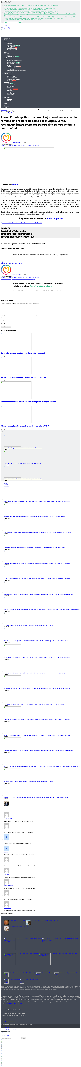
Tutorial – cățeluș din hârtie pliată (68, 972)
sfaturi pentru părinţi (14, 66)
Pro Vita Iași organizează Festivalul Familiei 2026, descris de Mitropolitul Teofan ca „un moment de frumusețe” (37, 532)
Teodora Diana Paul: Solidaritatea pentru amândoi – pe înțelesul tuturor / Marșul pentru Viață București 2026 (31, 11)
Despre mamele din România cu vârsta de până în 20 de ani (23, 377)
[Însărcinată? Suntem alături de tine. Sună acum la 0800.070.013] (21, 223)
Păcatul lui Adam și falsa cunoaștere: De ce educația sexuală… (23, 463)
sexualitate (6, 82)
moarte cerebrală (11, 76)
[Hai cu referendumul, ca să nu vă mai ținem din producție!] (16, 349)
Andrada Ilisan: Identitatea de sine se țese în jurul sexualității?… (23, 479)
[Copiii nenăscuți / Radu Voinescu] (6, 924)
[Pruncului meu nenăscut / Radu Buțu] (6, 930)
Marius (5, 863)
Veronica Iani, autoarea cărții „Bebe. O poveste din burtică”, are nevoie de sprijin (28, 625)
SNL (5, 829)
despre (5, 39)
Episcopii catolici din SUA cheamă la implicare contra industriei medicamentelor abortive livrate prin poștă (37, 563)
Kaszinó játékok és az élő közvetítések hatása (66, 938)
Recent (5, 483)
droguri (9, 100)
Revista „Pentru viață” (12, 49)
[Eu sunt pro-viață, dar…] (22, 983)
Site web (3, 323)
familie (5, 58)
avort (8, 42)
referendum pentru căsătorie (14, 63)
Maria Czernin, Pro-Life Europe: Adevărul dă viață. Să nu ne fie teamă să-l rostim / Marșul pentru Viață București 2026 (33, 18)
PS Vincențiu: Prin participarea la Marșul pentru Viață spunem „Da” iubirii (22, 19)
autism (8, 55)
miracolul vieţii (12, 48)
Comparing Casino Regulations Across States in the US (65, 953)
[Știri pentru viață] (5, 28)
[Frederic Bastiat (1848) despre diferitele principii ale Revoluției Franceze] (16, 398)
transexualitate (10, 94)
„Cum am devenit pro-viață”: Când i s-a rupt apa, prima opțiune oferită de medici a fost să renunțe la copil (37, 501)
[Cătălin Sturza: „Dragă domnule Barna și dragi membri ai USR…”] (16, 422)
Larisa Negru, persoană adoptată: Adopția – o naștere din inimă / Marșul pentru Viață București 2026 (29, 12)
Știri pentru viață (16, 142)
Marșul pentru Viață (12, 46)
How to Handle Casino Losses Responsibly (28, 953)
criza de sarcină (13, 45)
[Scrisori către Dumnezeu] (38, 976)
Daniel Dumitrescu (8, 885)
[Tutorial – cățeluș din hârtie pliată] (56, 976)
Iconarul (6, 852)
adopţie (5, 52)
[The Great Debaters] (6, 983)
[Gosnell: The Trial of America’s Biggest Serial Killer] (6, 976)
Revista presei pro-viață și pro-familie (16, 70)
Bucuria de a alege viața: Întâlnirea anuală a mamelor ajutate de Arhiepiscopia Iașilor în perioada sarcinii (36, 641)
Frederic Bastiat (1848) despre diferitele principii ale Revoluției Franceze (28, 402)
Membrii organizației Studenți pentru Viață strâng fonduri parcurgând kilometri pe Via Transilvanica (34, 548)
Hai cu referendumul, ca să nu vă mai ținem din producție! (23, 353)
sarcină (5, 41)
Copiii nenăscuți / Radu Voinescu (18, 920)
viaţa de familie (11, 69)
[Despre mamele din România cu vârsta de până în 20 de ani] (16, 374)
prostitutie (9, 90)
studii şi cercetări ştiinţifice (13, 79)
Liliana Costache (8, 818)
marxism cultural (13, 62)
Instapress (6, 874)
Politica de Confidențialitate (8, 1021)
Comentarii (6, 486)
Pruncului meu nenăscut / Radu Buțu (19, 926)
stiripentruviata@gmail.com (40, 286)
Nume (3, 318)
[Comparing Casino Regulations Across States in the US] (45, 964)
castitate (10, 83)
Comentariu (4, 315)
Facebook (15, 184)
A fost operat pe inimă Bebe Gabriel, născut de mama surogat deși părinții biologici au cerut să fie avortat (37, 579)
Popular (6, 484)
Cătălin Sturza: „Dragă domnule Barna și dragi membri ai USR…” (25, 426)
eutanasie (9, 75)
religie (8, 65)
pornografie (12, 89)
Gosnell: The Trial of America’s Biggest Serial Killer (23, 972)
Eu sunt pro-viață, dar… (32, 979)
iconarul (6, 841)
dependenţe (6, 97)
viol (8, 50)
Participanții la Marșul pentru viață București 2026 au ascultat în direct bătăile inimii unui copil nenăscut (29, 8)
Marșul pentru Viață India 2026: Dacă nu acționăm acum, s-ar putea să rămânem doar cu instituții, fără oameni (31, 5)
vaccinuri (11, 80)
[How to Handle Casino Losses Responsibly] (10, 964)
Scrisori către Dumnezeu (48, 972)
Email (3, 321)
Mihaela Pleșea (7, 908)
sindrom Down (13, 56)
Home (2, 110)
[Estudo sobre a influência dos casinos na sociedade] (10, 949)
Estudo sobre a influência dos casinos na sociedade (29, 938)
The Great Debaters (15, 979)
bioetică (6, 73)
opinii (5, 103)
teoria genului (10, 92)
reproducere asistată (12, 77)
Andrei (5, 896)
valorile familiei (11, 67)
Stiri (5, 807)
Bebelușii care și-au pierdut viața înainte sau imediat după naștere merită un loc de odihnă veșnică (34, 517)
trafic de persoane (11, 93)
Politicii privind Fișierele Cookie (14, 1003)
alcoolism (9, 99)
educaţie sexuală (11, 84)
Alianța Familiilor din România (14, 60)
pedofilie (9, 87)
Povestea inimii (7, 6)
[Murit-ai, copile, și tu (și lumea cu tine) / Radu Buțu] (28, 924)
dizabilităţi (6, 53)
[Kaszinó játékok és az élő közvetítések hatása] (48, 949)
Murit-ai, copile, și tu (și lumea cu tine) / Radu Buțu (45, 920)
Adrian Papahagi (55, 218)
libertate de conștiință (9, 72)
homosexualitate (11, 86)
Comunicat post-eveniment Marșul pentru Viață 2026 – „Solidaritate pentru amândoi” (25, 9)
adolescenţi (9, 59)
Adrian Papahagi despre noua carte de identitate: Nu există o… (23, 448)
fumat (8, 101)
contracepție (10, 43)
